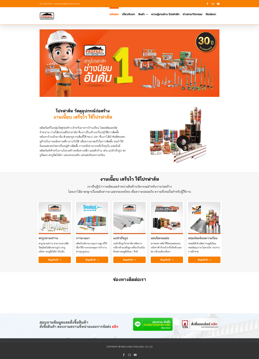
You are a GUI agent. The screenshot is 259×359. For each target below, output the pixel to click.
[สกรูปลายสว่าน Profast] (55, 203)
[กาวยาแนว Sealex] (92, 203)
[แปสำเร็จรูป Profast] (129, 203)
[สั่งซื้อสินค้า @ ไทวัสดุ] (199, 318)
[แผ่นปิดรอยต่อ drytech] (167, 203)
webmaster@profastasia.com (67, 4)
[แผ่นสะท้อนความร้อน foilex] (204, 203)
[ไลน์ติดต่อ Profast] (153, 318)
